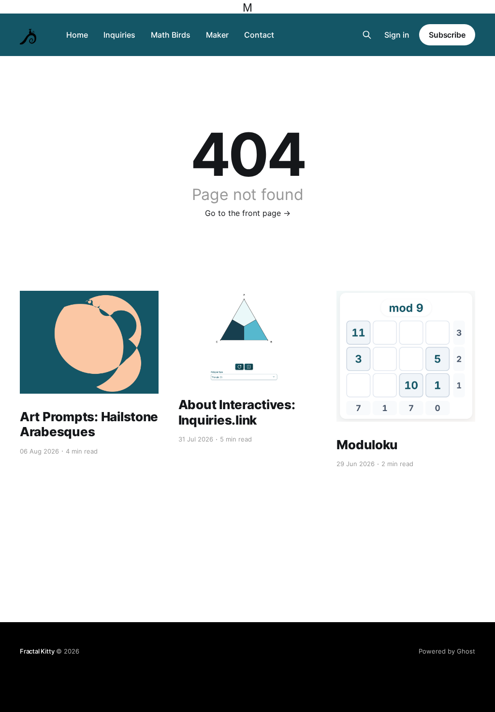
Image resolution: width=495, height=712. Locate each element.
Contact (259, 35)
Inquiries (119, 35)
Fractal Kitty (37, 651)
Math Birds (170, 35)
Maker (217, 35)
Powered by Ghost (447, 651)
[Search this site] (367, 35)
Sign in (396, 35)
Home (77, 35)
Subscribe (447, 35)
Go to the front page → (248, 213)
